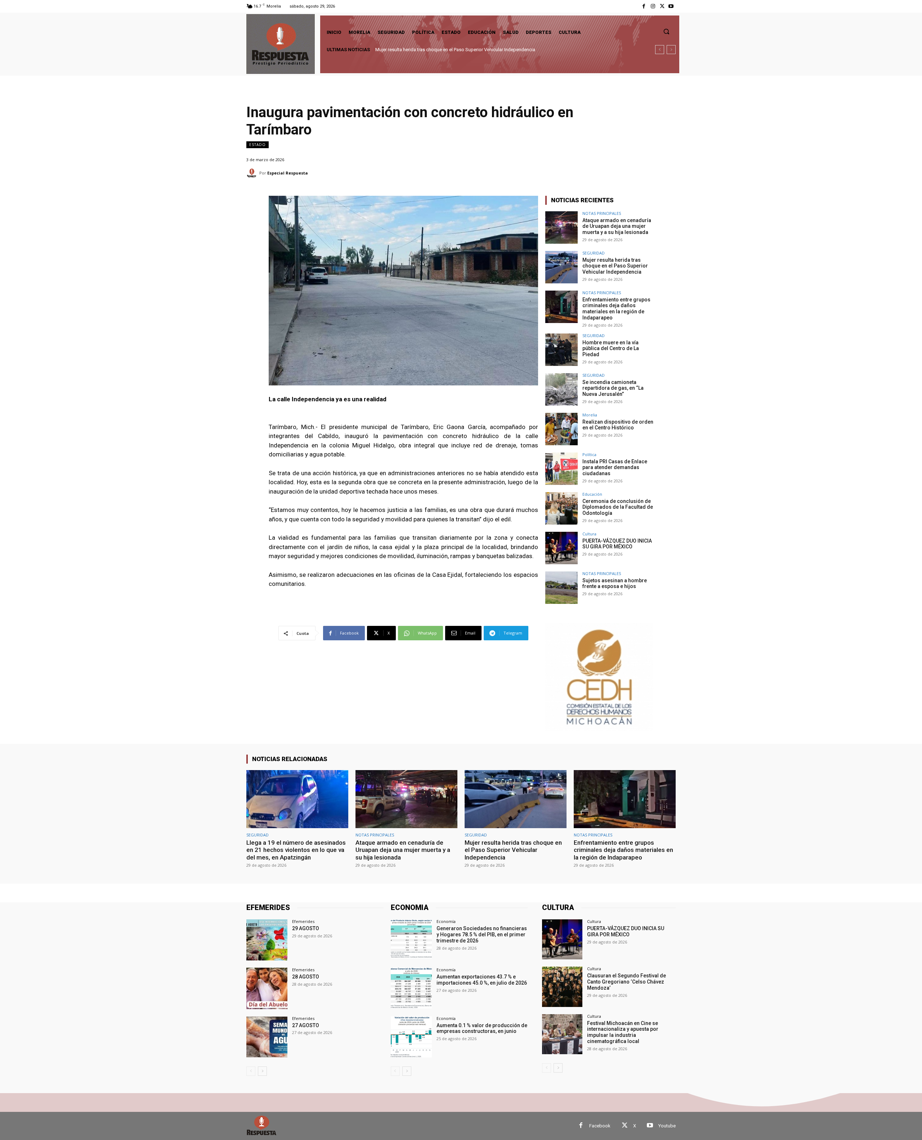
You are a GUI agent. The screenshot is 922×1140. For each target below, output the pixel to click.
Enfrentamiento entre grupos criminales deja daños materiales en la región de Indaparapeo (469, 49)
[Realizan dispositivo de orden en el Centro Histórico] (561, 429)
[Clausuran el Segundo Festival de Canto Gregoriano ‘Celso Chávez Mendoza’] (562, 987)
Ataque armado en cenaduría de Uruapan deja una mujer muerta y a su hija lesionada (616, 226)
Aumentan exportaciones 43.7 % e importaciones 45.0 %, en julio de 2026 (482, 980)
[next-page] (262, 1071)
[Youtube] (671, 6)
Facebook (599, 1125)
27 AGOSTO (305, 1025)
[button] (666, 31)
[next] (671, 49)
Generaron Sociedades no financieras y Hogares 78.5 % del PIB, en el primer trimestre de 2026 (482, 934)
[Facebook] (643, 6)
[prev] (659, 49)
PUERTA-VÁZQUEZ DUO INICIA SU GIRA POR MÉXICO (617, 544)
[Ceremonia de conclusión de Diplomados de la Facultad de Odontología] (561, 508)
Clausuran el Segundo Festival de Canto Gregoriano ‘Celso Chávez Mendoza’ (626, 982)
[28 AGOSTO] (266, 988)
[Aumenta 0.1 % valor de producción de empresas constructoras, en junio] (411, 1036)
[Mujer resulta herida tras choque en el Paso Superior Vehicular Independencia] (561, 267)
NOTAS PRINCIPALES (601, 213)
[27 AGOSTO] (266, 1036)
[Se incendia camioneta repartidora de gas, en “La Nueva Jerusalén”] (561, 389)
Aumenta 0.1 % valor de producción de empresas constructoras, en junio (482, 1028)
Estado (257, 144)
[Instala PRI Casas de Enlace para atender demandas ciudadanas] (561, 468)
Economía (446, 921)
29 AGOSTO (305, 928)
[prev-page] (250, 1071)
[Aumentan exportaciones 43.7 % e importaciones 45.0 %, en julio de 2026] (411, 988)
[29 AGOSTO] (266, 939)
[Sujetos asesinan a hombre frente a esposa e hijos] (561, 587)
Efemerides (303, 921)
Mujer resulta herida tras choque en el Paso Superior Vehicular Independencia (615, 266)
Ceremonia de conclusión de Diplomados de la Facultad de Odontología (617, 507)
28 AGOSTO (305, 977)
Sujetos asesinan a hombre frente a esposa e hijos (614, 583)
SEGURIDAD (593, 253)
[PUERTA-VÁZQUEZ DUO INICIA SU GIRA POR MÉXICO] (561, 548)
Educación (592, 494)
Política (589, 454)
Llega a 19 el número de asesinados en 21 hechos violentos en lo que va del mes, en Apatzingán (296, 850)
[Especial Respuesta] (252, 173)
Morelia (589, 415)
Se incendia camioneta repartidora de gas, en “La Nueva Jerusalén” (613, 388)
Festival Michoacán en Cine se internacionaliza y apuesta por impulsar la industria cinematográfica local (622, 1032)
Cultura (589, 534)
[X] (662, 6)
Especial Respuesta (287, 173)
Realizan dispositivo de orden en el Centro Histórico (617, 425)
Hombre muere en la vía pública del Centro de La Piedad (610, 349)
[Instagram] (652, 6)
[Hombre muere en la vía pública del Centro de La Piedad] (561, 349)
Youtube (667, 1125)
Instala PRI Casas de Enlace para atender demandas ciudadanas (614, 468)
